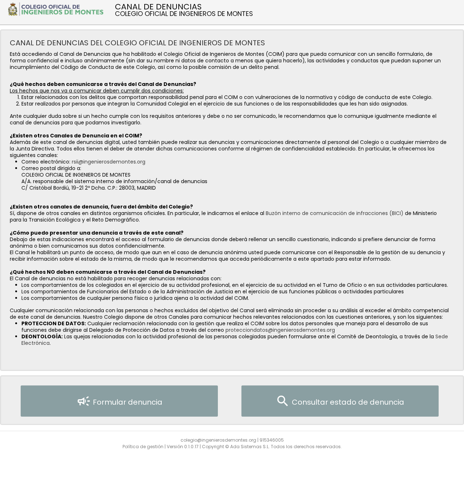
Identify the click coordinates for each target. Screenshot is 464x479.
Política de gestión (143, 446)
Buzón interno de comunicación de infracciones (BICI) (334, 213)
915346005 (272, 440)
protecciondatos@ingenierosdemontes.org (280, 330)
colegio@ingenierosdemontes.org (218, 440)
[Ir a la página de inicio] (57, 8)
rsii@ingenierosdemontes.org (108, 161)
